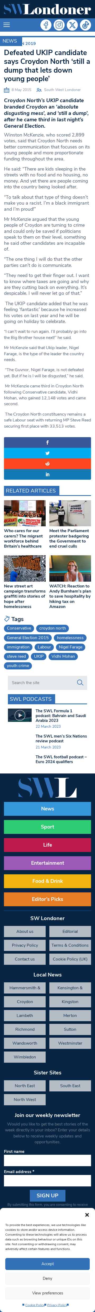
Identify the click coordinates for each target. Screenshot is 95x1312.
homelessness (70, 638)
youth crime (18, 666)
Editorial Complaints (70, 933)
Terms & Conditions (70, 945)
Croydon (25, 1002)
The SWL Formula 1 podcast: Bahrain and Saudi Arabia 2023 (61, 715)
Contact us (25, 959)
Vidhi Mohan (63, 656)
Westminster (70, 1043)
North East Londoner (25, 1087)
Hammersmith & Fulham (25, 989)
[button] (87, 1214)
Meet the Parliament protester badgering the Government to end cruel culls (69, 538)
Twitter (72, 25)
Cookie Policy (35, 1305)
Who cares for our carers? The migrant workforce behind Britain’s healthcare (23, 538)
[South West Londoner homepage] (47, 9)
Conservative (19, 628)
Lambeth (25, 1016)
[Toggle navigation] (6, 25)
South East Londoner (70, 1087)
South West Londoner (62, 89)
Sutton (70, 1029)
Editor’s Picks (47, 899)
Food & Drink (47, 881)
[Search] (80, 683)
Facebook (45, 25)
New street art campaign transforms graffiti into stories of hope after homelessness (25, 596)
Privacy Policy (57, 1305)
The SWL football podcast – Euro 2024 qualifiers (61, 759)
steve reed (16, 656)
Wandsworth (24, 1043)
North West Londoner (25, 1101)
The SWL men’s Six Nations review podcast (61, 739)
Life (47, 845)
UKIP (39, 656)
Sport (47, 826)
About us (25, 931)
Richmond (25, 1029)
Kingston (70, 1002)
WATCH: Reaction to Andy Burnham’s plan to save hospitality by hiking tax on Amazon (70, 596)
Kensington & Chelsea (70, 989)
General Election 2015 (28, 638)
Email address (19, 1172)
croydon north (52, 628)
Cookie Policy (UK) (70, 959)
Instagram (59, 25)
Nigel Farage (70, 647)
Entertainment (47, 863)
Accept (47, 1264)
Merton (70, 1016)
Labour (44, 647)
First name (14, 1151)
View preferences (47, 1293)
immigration (18, 647)
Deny (47, 1278)
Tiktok (85, 25)
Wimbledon (25, 1057)
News (10, 41)
